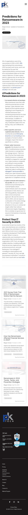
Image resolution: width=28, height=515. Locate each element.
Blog (3, 485)
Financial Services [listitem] (18, 354)
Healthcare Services (6, 476)
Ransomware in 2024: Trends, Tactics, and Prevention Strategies (12, 380)
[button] (26, 4)
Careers (4, 482)
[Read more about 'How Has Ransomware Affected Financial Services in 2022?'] (14, 326)
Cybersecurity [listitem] (7, 312)
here (23, 257)
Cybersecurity (6, 32)
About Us (4, 479)
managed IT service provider (13, 171)
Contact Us (4, 488)
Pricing (4, 467)
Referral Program (6, 491)
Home (3, 464)
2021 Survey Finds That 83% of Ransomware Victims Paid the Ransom (13, 294)
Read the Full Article (19, 315)
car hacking (17, 136)
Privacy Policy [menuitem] (13, 507)
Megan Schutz (6, 27)
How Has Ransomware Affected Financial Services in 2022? (14, 338)
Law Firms (4, 474)
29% (20, 63)
